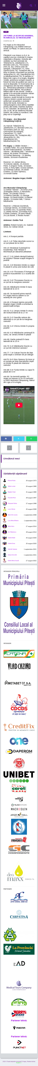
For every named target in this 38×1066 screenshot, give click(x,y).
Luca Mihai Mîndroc (13, 520)
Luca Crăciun (11, 509)
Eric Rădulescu (12, 532)
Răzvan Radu (11, 480)
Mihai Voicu (11, 526)
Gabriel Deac (11, 543)
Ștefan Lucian (11, 486)
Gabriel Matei (11, 538)
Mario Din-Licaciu (13, 515)
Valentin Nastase (12, 549)
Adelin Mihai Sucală (13, 560)
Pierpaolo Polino (12, 503)
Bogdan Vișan (12, 492)
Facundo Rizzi (12, 497)
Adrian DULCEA (12, 555)
